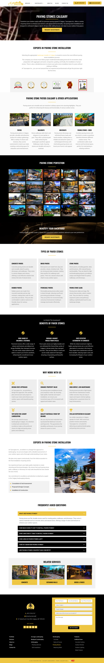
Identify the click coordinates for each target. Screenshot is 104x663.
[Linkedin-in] (27, 627)
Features (76, 637)
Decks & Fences (79, 582)
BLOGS (57, 3)
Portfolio (11, 637)
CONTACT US (65, 3)
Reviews (11, 639)
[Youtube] (33, 627)
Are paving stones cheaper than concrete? (35, 550)
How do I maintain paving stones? (31, 544)
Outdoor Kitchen (79, 645)
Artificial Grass (78, 639)
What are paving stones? (28, 513)
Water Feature (79, 650)
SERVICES (27, 3)
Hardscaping (56, 637)
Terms (57, 660)
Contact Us (12, 647)
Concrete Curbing (79, 642)
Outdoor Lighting (79, 647)
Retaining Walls (52, 582)
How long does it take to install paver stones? (36, 533)
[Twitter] (36, 627)
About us (11, 642)
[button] (52, 513)
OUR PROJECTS (38, 3)
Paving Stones (57, 645)
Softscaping (34, 642)
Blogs (10, 645)
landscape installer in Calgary (46, 55)
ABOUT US (49, 3)
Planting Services (36, 645)
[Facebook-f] (24, 627)
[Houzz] (30, 627)
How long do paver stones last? (31, 539)
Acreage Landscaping (37, 637)
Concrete (24, 582)
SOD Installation (36, 647)
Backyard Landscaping (37, 639)
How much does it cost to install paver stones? (37, 528)
